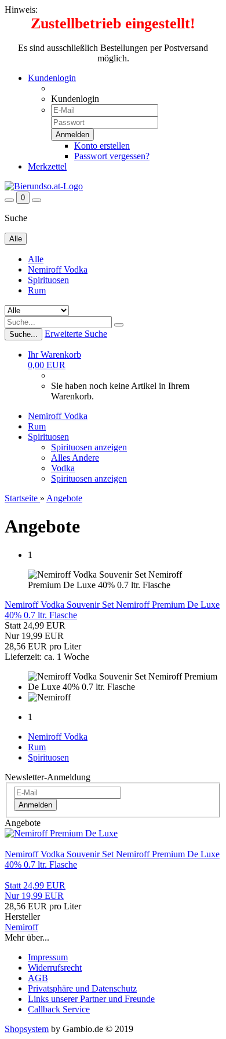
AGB (38, 978)
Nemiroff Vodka (58, 269)
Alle (35, 259)
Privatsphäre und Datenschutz (82, 988)
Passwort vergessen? (112, 156)
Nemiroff (21, 927)
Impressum (48, 957)
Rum (37, 290)
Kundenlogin (52, 78)
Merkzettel (47, 166)
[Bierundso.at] (44, 186)
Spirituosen (48, 280)
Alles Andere (75, 457)
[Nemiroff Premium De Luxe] (61, 833)
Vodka (63, 468)
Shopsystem (27, 1029)
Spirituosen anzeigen (89, 447)
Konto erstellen (102, 145)
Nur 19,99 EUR (35, 890)
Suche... (23, 334)
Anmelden (35, 805)
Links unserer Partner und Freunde (91, 999)
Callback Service (59, 1009)
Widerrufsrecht (55, 967)
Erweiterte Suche (76, 334)
